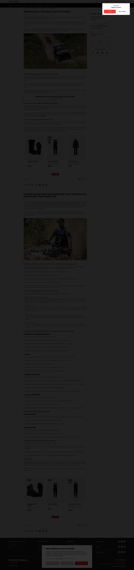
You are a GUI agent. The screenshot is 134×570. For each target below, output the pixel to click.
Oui (110, 11)
